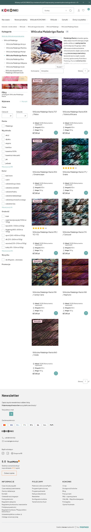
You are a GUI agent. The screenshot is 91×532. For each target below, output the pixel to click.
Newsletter (36, 496)
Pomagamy (66, 502)
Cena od (5, 112)
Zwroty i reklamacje (8, 491)
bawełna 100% (11, 151)
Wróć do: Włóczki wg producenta (13, 36)
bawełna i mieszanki (13, 155)
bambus (9, 147)
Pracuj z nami (66, 494)
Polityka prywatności (9, 507)
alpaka (8, 139)
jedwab (8, 163)
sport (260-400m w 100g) (15, 235)
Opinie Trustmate (68, 504)
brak (7, 216)
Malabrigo (9, 126)
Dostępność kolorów (69, 488)
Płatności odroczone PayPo (41, 486)
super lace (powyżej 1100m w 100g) (16, 221)
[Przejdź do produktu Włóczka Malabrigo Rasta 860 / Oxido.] (45, 332)
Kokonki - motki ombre (9, 27)
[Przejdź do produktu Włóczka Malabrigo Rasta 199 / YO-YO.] (45, 212)
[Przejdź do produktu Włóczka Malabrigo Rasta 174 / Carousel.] (75, 212)
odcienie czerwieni (12, 188)
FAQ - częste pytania (69, 496)
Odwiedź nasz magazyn (10, 496)
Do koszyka (56, 133)
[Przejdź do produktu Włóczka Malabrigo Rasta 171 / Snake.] (75, 151)
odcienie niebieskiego (13, 196)
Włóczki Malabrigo (52, 27)
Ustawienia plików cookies (11, 514)
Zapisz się (11, 414)
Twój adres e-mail (8, 410)
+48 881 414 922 (10, 438)
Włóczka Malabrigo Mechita (16, 48)
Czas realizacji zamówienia (11, 488)
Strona (80, 71)
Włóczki (22, 27)
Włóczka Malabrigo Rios (15, 59)
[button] (70, 10)
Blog (64, 491)
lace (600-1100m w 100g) (15, 226)
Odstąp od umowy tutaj (10, 517)
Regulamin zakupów (9, 502)
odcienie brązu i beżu (13, 184)
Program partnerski (38, 491)
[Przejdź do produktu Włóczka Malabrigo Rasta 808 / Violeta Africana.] (75, 91)
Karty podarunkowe (39, 494)
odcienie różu (10, 204)
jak (7, 159)
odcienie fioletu (11, 192)
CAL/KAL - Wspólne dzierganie (72, 499)
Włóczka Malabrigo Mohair (16, 52)
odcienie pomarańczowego (16, 200)
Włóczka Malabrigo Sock (15, 67)
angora (8, 143)
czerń (8, 180)
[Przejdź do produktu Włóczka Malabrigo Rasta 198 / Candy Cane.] (45, 272)
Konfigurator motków (39, 499)
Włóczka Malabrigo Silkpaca (16, 63)
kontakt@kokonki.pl (12, 441)
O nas (64, 486)
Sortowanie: (35, 71)
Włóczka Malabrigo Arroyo (16, 44)
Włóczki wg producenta (36, 27)
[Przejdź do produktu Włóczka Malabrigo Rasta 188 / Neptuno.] (75, 272)
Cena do (19, 112)
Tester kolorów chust (39, 502)
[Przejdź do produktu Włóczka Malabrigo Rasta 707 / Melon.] (45, 91)
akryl (7, 135)
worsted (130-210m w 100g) (16, 243)
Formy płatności (7, 499)
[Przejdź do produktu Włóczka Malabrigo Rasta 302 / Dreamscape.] (45, 151)
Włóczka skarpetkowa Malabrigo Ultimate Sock (15, 72)
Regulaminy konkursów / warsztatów (14, 504)
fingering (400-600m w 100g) (14, 231)
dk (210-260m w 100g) (14, 239)
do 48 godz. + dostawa (14, 260)
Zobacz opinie (9, 473)
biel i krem (9, 176)
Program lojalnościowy (40, 488)
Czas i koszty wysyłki (9, 486)
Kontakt (4, 494)
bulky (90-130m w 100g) (14, 247)
